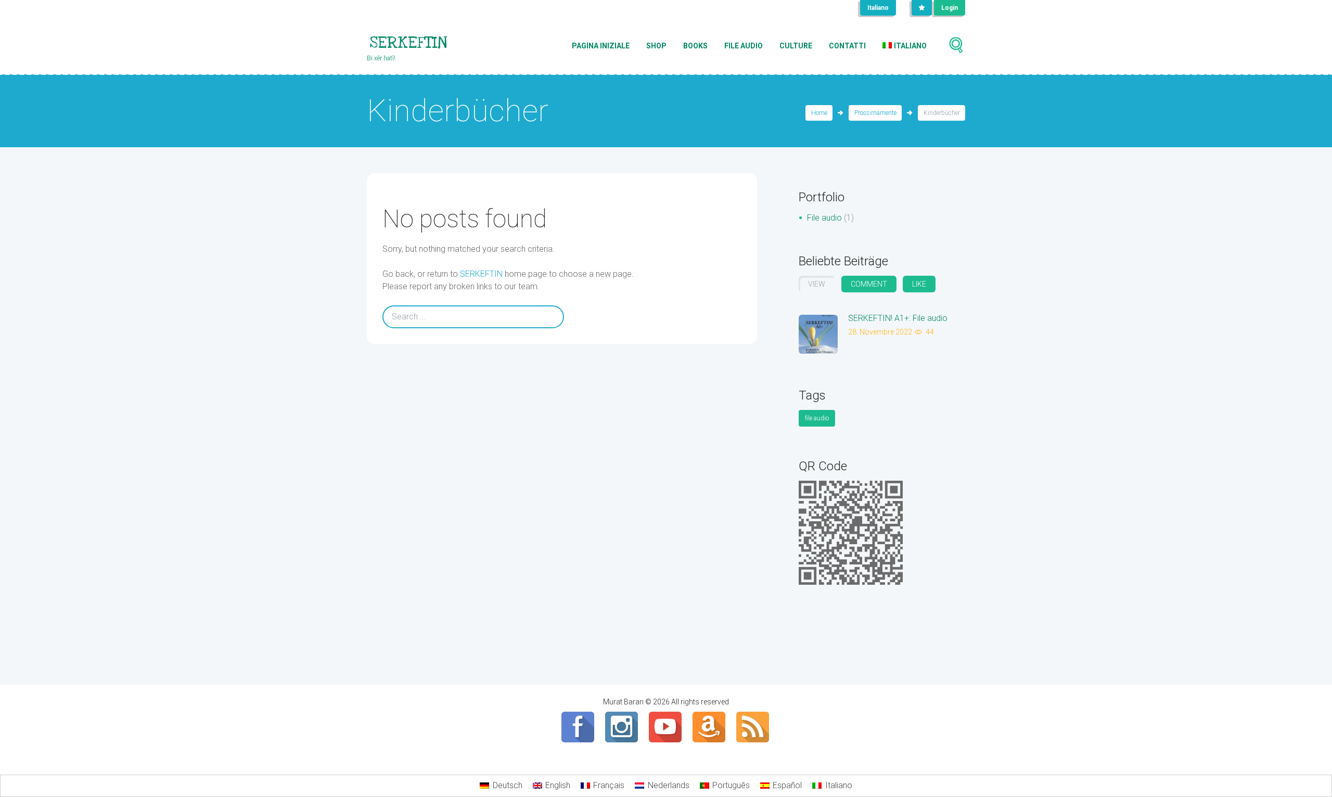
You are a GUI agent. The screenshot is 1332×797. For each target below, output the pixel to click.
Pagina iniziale (601, 46)
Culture (795, 46)
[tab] (817, 284)
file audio (817, 418)
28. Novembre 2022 (880, 332)
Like (919, 284)
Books (695, 46)
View (816, 284)
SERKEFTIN (481, 274)
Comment (869, 284)
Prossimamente (875, 113)
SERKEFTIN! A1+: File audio (897, 318)
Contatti (847, 46)
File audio (743, 46)
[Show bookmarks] (922, 8)
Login (949, 7)
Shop (656, 46)
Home (819, 113)
